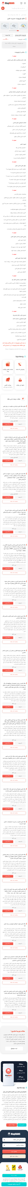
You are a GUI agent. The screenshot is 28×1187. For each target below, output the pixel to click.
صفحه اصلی (23, 15)
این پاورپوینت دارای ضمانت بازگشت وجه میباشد (14, 44)
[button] (18, 30)
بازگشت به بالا (14, 1175)
